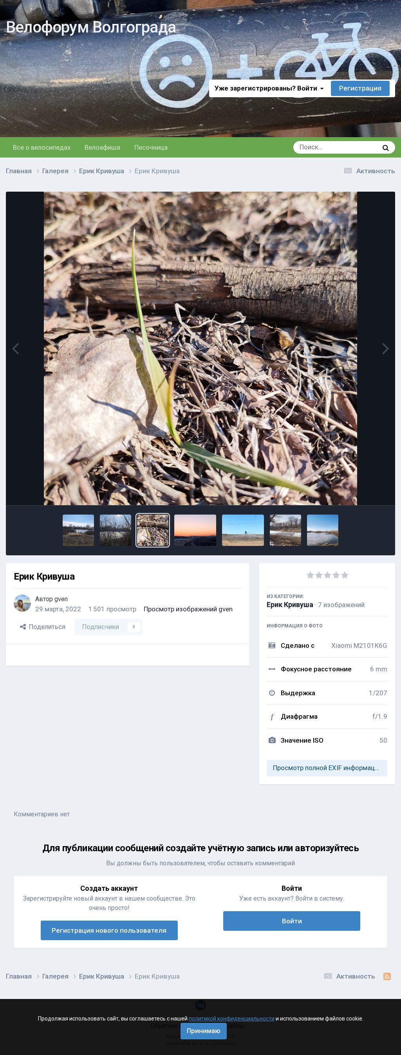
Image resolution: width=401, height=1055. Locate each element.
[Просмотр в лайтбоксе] (200, 348)
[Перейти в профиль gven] (22, 603)
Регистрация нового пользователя (109, 930)
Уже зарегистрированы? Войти (267, 88)
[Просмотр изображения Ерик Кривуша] (78, 530)
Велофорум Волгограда (91, 27)
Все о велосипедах (41, 147)
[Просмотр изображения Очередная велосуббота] (195, 530)
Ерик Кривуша (290, 604)
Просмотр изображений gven (188, 609)
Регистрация (360, 88)
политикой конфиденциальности (232, 1018)
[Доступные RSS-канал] (387, 976)
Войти (292, 921)
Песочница (151, 147)
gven (61, 599)
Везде (359, 147)
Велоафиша (102, 147)
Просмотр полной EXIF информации (327, 768)
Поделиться (45, 627)
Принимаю (203, 1031)
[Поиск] (385, 147)
